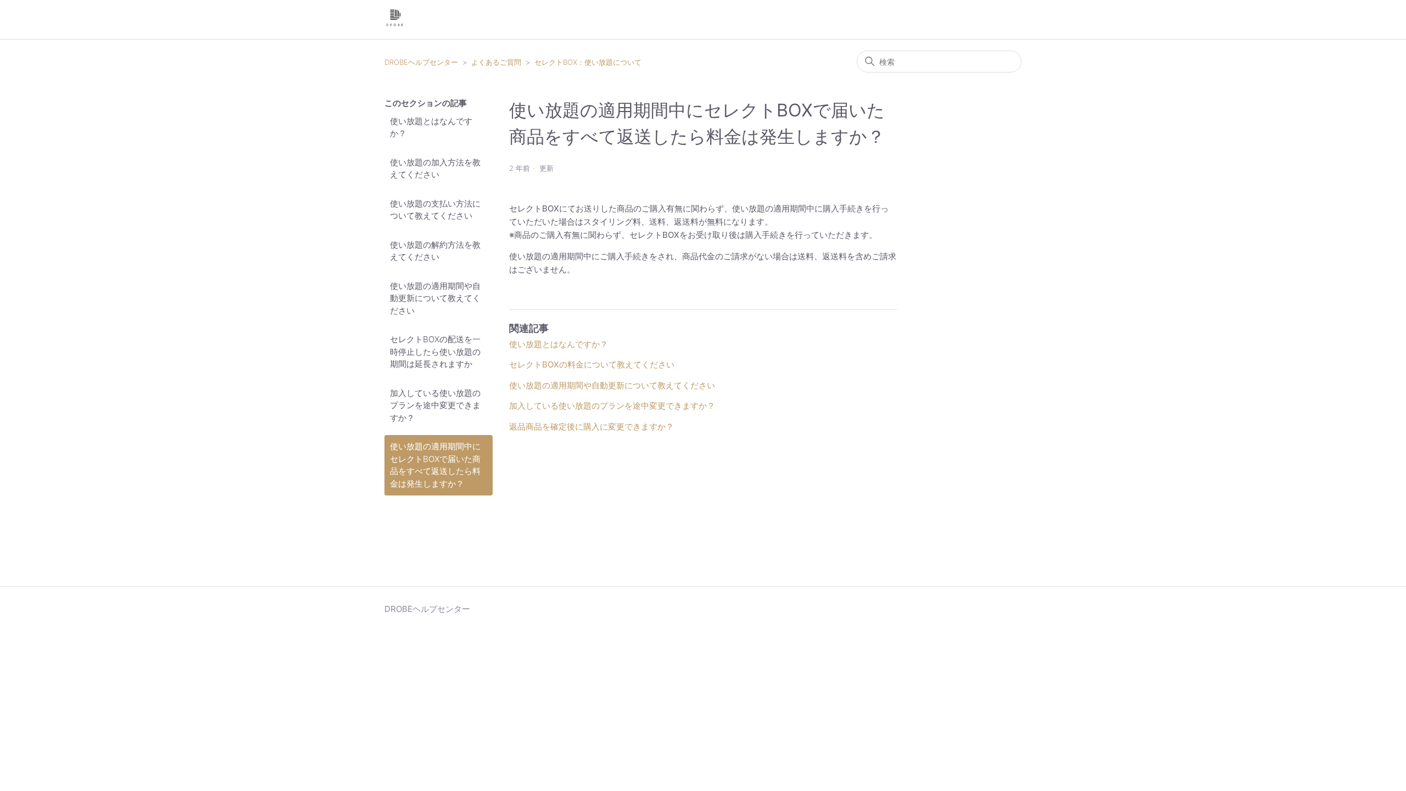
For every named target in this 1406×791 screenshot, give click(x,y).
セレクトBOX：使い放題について (587, 62)
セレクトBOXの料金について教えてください (591, 364)
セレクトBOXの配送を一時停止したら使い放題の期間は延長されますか (435, 351)
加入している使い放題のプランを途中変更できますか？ (435, 405)
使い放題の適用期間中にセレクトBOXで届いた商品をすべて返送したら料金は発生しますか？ (435, 465)
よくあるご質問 (496, 62)
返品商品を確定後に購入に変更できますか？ (591, 426)
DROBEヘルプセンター (421, 62)
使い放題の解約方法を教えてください (435, 251)
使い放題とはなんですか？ (431, 127)
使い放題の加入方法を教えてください (435, 168)
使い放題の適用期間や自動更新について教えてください (435, 298)
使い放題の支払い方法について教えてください (435, 209)
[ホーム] (394, 25)
